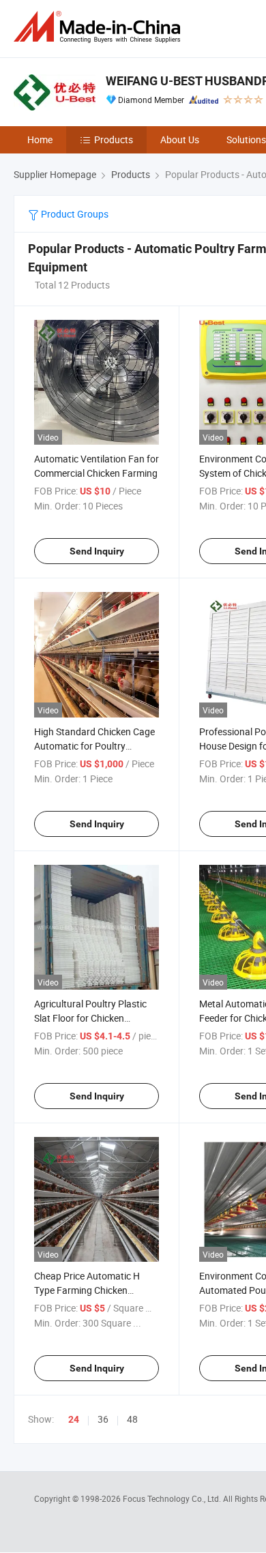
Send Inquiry (97, 551)
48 (132, 1419)
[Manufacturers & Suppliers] (100, 27)
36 (103, 1419)
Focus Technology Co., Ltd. (173, 1498)
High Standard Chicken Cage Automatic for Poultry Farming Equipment (94, 746)
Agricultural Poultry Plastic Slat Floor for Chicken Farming (90, 1018)
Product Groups (73, 213)
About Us (179, 139)
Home (40, 139)
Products (113, 139)
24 (73, 1419)
